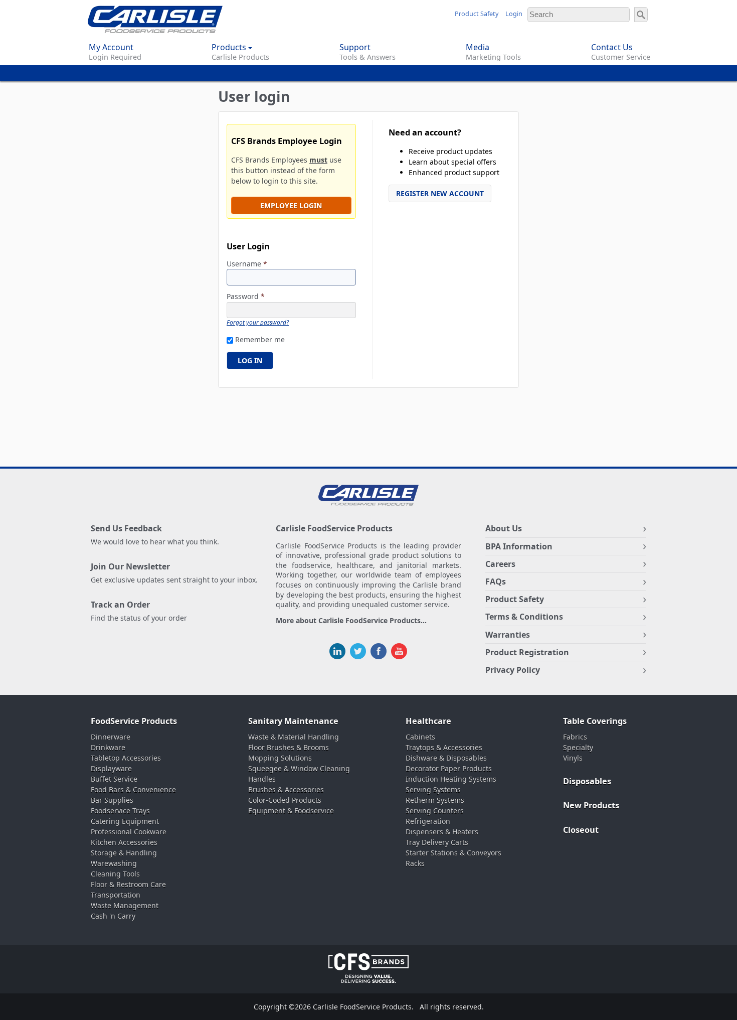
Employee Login (291, 205)
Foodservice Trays (120, 810)
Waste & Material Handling (293, 737)
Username (247, 264)
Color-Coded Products (284, 800)
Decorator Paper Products (449, 768)
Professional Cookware (128, 831)
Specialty (578, 747)
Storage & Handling (124, 852)
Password (246, 297)
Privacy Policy (512, 669)
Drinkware (108, 747)
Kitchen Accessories (124, 842)
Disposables (587, 781)
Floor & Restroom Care (128, 884)
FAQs (495, 581)
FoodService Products (134, 720)
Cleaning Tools (115, 874)
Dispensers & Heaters (442, 831)
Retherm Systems (435, 800)
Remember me (260, 339)
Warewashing (114, 863)
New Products (591, 805)
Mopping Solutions (280, 758)
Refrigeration (428, 821)
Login (513, 14)
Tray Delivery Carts (437, 842)
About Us (503, 528)
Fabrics (575, 737)
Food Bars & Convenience (133, 789)
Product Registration (527, 652)
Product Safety (476, 14)
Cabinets (420, 737)
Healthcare (428, 720)
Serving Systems (433, 789)
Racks (415, 863)
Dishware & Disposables (446, 758)
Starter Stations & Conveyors (453, 852)
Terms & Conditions (524, 616)
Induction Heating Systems (451, 779)
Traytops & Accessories (444, 747)
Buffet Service (114, 779)
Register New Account (440, 193)
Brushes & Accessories (286, 789)
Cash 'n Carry (113, 916)
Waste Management (124, 905)
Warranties (507, 634)
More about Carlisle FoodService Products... (351, 621)
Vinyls (573, 758)
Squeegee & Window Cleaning (299, 768)
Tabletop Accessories (126, 758)
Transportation (115, 895)
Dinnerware (110, 737)
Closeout (581, 829)
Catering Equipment (125, 821)
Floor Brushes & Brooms (288, 747)
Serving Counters (435, 810)
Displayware (111, 768)
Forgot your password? (258, 322)
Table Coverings (595, 720)
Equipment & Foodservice (291, 810)
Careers (500, 563)
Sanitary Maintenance (293, 720)
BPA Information (518, 546)
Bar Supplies (112, 800)
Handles (262, 779)
